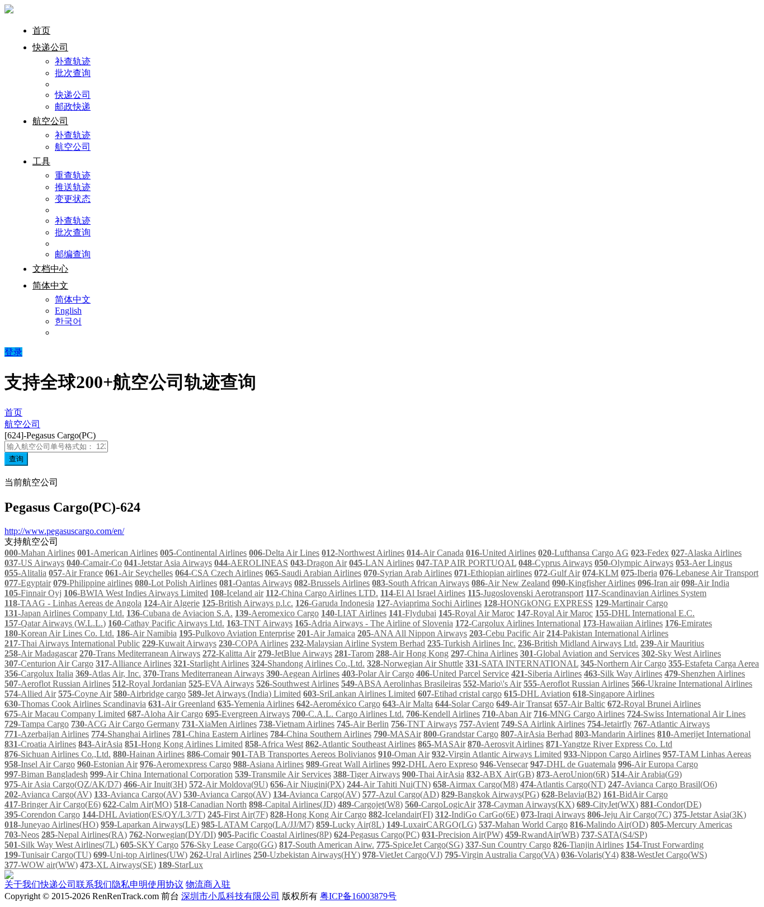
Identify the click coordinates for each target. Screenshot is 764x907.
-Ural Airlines (220, 854)
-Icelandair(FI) (401, 814)
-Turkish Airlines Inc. (471, 643)
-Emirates (688, 623)
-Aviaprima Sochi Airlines (429, 603)
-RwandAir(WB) (542, 834)
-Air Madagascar (40, 653)
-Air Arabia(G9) (646, 774)
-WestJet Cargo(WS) (664, 854)
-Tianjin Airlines (588, 844)
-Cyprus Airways (555, 563)
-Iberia (639, 573)
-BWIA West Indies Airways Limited (136, 593)
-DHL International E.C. (645, 613)
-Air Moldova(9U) (228, 784)
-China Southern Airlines (320, 734)
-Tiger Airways (366, 774)
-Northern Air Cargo (623, 663)
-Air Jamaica (326, 633)
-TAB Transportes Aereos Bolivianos (304, 754)
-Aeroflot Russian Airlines (57, 683)
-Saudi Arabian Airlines (313, 573)
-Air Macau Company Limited (64, 714)
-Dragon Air (318, 563)
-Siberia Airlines (546, 673)
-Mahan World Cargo (523, 824)
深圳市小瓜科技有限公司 (230, 896)
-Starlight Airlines (211, 663)
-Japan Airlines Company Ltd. (64, 613)
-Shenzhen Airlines (704, 673)
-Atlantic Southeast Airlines (360, 744)
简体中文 (73, 299)
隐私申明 (130, 884)
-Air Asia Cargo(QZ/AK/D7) (62, 784)
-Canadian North (210, 804)
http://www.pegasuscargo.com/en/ (64, 531)
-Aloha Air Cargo (165, 714)
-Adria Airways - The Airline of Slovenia (374, 623)
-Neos (21, 834)
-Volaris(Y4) (590, 854)
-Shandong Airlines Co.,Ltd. (308, 663)
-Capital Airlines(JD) (292, 804)
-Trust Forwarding (665, 844)
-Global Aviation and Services (579, 653)
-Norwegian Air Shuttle (415, 663)
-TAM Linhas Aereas (707, 754)
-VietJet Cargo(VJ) (402, 854)
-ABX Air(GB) (500, 774)
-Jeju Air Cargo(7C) (629, 814)
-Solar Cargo (464, 703)
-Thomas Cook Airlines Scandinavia (75, 703)
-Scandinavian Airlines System (646, 593)
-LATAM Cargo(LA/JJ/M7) (257, 824)
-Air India (705, 583)
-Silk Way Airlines (623, 673)
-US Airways (34, 563)
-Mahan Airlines (39, 553)
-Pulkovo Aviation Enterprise (237, 633)
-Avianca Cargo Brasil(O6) (662, 784)
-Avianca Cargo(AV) (48, 794)
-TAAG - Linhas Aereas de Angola (73, 603)
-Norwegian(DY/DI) (172, 834)
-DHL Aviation (537, 693)
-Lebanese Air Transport (708, 573)
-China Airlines (484, 653)
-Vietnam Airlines (296, 724)
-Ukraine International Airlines (691, 683)
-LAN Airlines (381, 563)
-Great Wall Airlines (348, 764)
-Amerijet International (704, 734)
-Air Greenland (181, 703)
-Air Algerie (172, 603)
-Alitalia (25, 573)
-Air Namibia (146, 633)
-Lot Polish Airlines (176, 583)
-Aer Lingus (704, 563)
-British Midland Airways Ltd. (578, 643)
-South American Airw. (326, 844)
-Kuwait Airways (179, 643)
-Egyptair (27, 583)
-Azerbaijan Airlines (46, 734)
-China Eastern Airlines (220, 734)
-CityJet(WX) (607, 804)
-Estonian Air (107, 764)
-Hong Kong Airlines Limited (184, 744)
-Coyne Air (84, 693)
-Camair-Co (94, 563)
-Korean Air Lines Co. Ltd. (59, 633)
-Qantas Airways (255, 583)
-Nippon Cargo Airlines (612, 754)
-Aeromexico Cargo (277, 613)
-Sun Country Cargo (508, 844)
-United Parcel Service (462, 673)
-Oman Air (404, 754)
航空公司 (73, 147)
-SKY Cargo (149, 844)
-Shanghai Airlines (130, 734)
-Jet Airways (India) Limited (244, 693)
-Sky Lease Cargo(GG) (229, 844)
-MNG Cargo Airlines (579, 714)
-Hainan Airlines (149, 754)
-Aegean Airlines (302, 673)
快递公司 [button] (50, 47)
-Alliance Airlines (133, 663)
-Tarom (354, 653)
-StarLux (180, 865)
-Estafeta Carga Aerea (713, 663)
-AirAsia (100, 744)
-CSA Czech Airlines (219, 573)
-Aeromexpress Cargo (185, 764)
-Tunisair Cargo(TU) (47, 854)
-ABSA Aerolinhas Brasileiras (401, 683)
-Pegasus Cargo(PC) (376, 834)
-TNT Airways (260, 623)
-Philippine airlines (93, 583)
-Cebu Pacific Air (506, 633)
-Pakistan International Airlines (607, 633)
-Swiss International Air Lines (686, 714)
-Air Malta (408, 703)
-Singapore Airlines (613, 693)
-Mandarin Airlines (615, 734)
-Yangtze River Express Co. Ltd (609, 744)
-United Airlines (501, 553)
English (68, 310)
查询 (16, 459)
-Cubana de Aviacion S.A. (179, 613)
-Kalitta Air (229, 653)
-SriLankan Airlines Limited (359, 693)
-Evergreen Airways (247, 714)
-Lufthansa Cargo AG (583, 553)
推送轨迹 (73, 187)
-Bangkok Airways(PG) (490, 794)
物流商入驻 (208, 884)
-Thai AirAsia (433, 774)
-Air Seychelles (139, 573)
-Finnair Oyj (33, 593)
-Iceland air (236, 593)
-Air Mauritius (672, 643)
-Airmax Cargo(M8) (475, 784)
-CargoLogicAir (440, 804)
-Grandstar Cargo (460, 734)
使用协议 (165, 884)
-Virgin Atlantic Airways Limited (497, 754)
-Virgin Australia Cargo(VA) (502, 854)
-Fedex (650, 553)
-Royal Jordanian (149, 683)
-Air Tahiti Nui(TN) (389, 784)
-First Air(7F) (237, 814)
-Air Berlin (363, 724)
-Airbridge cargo (150, 693)
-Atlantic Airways (672, 724)
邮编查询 (73, 254)
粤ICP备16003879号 (358, 896)
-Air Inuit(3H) (155, 784)
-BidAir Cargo (635, 794)
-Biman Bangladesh (46, 774)
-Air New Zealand (510, 583)
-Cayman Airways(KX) (526, 804)
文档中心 (50, 268)
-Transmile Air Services (283, 774)
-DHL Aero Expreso (435, 764)
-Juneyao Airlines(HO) (51, 824)
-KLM (600, 573)
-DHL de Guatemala (573, 764)
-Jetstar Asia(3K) (709, 814)
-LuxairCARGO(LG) (431, 824)
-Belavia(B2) (571, 794)
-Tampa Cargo (36, 724)
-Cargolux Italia (38, 673)
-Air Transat (524, 703)
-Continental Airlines (203, 553)
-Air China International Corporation (161, 774)
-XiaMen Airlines (219, 724)
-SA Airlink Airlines (543, 724)
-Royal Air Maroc (476, 613)
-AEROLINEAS (251, 563)
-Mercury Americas (691, 824)
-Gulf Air (557, 573)
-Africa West (274, 744)
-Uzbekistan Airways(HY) (306, 854)
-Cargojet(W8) (370, 804)
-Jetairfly (609, 724)
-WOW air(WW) (41, 865)
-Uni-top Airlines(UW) (140, 854)
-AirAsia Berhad (537, 734)
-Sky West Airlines (681, 653)
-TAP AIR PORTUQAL (466, 563)
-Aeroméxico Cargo (338, 703)
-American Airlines (117, 553)
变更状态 (73, 199)
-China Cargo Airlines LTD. (322, 593)
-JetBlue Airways (295, 653)
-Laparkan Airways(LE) (150, 824)
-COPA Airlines (253, 643)
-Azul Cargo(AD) (400, 794)
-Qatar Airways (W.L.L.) (55, 623)
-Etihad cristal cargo (460, 693)
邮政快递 (73, 106)
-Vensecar (504, 764)
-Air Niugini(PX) (307, 784)
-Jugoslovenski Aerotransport (525, 593)
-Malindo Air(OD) (609, 824)
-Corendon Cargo (42, 814)
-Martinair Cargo (631, 603)
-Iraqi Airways (553, 814)
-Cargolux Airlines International (518, 623)
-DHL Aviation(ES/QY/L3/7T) (143, 814)
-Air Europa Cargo (658, 764)
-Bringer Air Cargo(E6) (52, 804)
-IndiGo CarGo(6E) (476, 814)
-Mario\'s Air (492, 683)
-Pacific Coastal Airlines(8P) (275, 834)
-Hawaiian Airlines (623, 623)
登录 (13, 352)
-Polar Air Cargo (378, 673)
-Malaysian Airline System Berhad (357, 643)
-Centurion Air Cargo (48, 663)
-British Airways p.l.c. (247, 603)
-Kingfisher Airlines (593, 583)
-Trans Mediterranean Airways (139, 653)
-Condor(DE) (670, 804)
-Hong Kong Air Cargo (318, 814)
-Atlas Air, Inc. (108, 673)
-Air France (76, 573)
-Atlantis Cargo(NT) (563, 784)
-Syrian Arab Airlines (408, 573)
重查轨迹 (73, 175)
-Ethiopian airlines (493, 573)
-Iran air (658, 583)
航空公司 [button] (50, 121)
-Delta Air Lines (284, 553)
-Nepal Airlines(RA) (84, 834)
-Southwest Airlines (297, 683)
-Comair (208, 754)
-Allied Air (30, 693)
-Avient (479, 724)
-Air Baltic (579, 703)
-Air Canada (435, 553)
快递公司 (73, 95)
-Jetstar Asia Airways (168, 563)
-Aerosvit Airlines (506, 744)
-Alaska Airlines (706, 553)
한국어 (68, 321)
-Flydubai (412, 613)
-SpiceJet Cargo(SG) (419, 844)
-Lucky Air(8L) (350, 824)
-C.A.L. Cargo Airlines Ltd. (348, 714)
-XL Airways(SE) (118, 865)
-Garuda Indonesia (334, 603)
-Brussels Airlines (332, 583)
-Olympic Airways (634, 563)
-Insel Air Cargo (39, 764)
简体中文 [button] (50, 285)
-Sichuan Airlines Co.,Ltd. (57, 754)
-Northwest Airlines (363, 553)
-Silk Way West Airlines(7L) (61, 844)
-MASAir (397, 734)
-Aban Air (506, 714)
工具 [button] (41, 161)
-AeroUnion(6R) (572, 774)
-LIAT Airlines (353, 613)
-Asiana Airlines (268, 764)
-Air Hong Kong (412, 653)
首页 (41, 30)
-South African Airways (420, 583)
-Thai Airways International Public (72, 643)
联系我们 (94, 884)
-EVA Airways (221, 683)
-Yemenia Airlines (256, 703)
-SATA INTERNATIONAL (521, 663)
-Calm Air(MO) (137, 804)
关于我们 (22, 884)
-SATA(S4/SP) (614, 834)
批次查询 (73, 73)
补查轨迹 (73, 61)
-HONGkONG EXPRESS (538, 603)
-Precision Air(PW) (462, 834)
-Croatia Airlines (40, 744)
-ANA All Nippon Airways (412, 633)
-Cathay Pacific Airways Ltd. (166, 623)
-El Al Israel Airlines (422, 593)
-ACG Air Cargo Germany (125, 724)
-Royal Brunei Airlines (654, 703)
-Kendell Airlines (443, 714)
